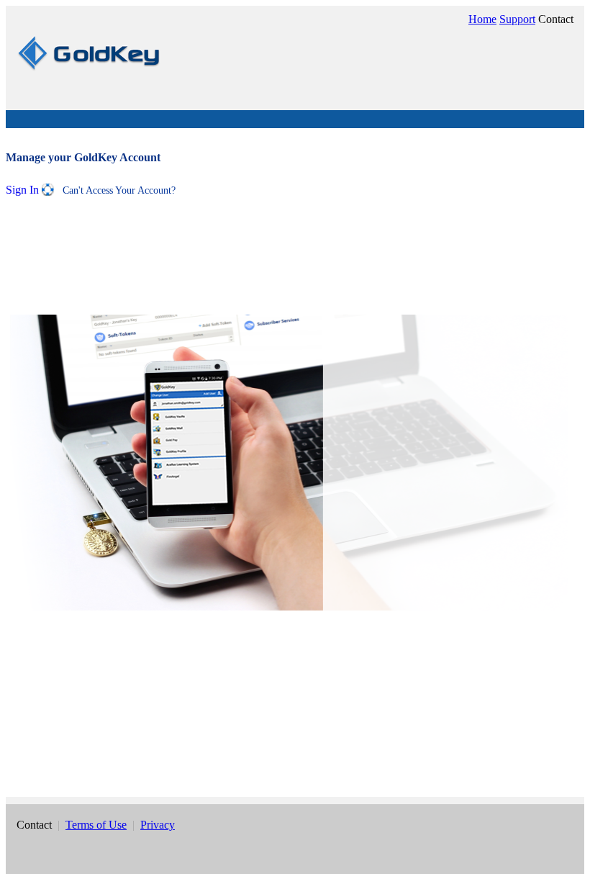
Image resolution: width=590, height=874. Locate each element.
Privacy (157, 825)
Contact (555, 19)
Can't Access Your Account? (115, 190)
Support (517, 19)
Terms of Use (96, 825)
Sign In (24, 190)
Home (482, 19)
